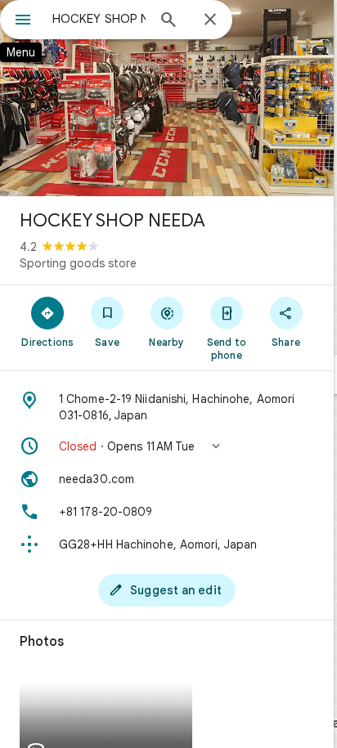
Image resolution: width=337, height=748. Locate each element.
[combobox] (99, 19)
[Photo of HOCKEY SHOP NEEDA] (167, 98)
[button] (167, 446)
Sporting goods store (78, 263)
